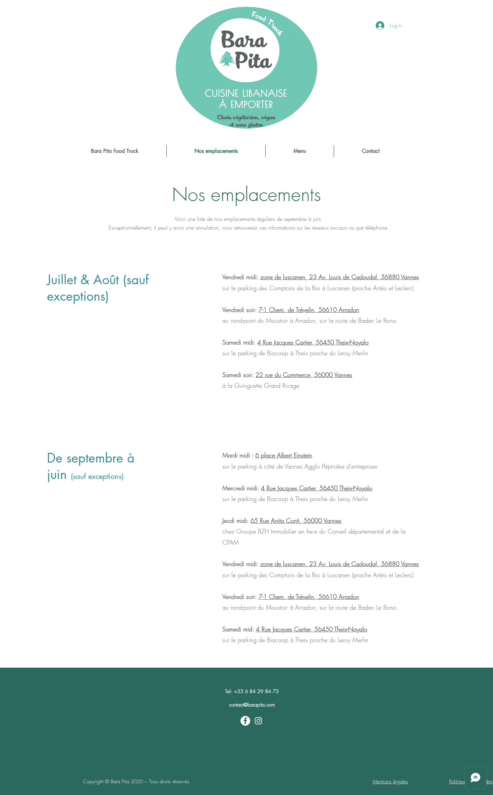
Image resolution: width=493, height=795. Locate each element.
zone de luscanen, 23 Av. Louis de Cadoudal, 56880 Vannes (339, 277)
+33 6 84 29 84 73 (256, 691)
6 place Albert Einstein (283, 455)
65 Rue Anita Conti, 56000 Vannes (296, 520)
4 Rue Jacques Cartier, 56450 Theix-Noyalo (313, 342)
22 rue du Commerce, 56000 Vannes (304, 375)
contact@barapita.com (252, 704)
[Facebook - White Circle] (245, 721)
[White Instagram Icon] (258, 721)
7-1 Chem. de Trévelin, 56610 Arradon (309, 310)
